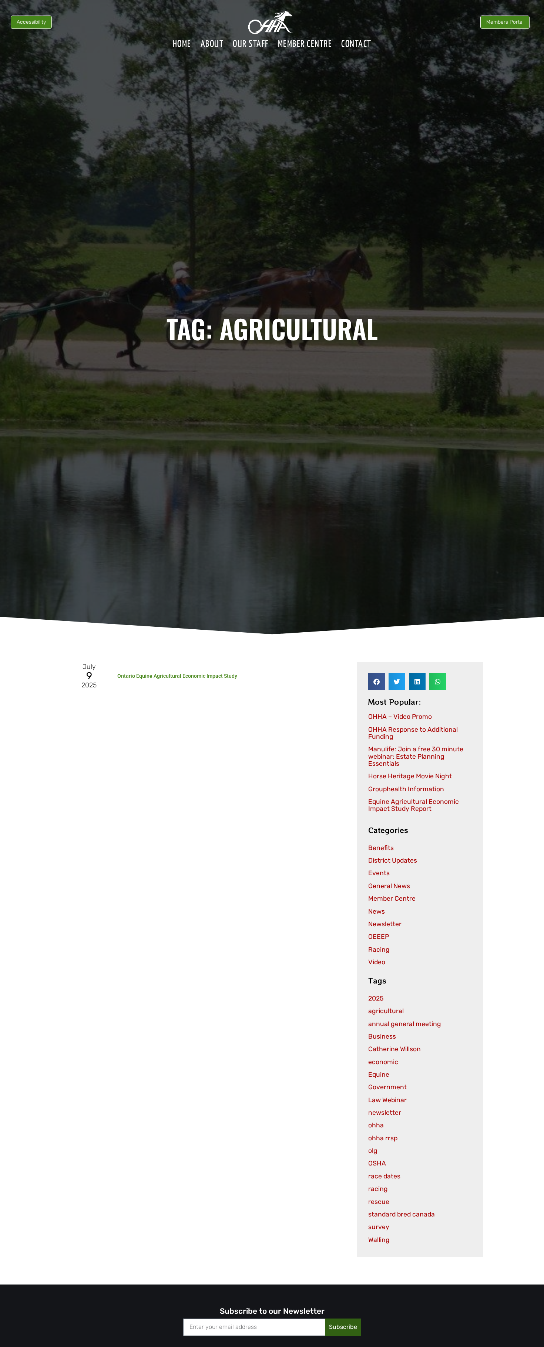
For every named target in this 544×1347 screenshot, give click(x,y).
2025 (375, 998)
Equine (378, 1074)
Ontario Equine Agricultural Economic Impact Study (177, 676)
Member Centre (305, 44)
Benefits (381, 848)
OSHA (377, 1163)
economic (383, 1062)
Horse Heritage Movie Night (410, 776)
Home (182, 44)
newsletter (384, 1112)
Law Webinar (387, 1100)
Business (382, 1036)
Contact (356, 44)
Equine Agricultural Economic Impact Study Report (413, 805)
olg (372, 1150)
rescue (378, 1201)
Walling (379, 1239)
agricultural (386, 1011)
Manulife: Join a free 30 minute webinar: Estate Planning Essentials (415, 756)
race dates (384, 1176)
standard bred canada (401, 1214)
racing (378, 1188)
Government (387, 1087)
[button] (376, 681)
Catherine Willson (394, 1049)
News (376, 911)
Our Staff (251, 44)
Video (376, 962)
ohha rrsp (382, 1138)
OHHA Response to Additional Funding (413, 733)
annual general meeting (404, 1024)
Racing (379, 949)
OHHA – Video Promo (400, 716)
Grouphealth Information (406, 789)
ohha (376, 1125)
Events (379, 873)
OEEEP (378, 936)
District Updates (392, 860)
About (212, 44)
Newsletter (385, 924)
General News (389, 886)
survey (378, 1227)
